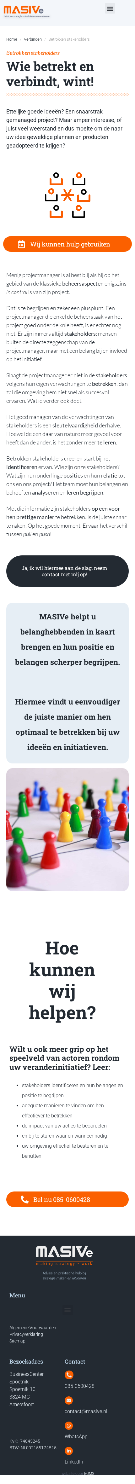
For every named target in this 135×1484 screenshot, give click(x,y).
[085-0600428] (69, 1375)
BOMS (89, 1473)
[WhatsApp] (69, 1426)
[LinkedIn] (69, 1451)
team (69, 483)
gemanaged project (30, 120)
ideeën (52, 111)
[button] (110, 8)
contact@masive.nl (86, 1411)
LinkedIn (74, 1462)
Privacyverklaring (26, 1334)
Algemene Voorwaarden (32, 1327)
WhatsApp (76, 1437)
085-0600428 (79, 1386)
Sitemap (17, 1340)
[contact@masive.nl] (69, 1400)
